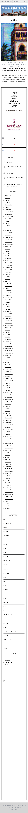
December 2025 (9, 209)
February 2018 (8, 418)
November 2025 (9, 212)
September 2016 (9, 448)
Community (20, 62)
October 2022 (8, 295)
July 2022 (7, 302)
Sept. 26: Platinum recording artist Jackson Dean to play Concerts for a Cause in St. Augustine (15, 184)
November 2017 (9, 425)
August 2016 (8, 450)
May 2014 (7, 508)
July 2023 (7, 274)
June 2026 (7, 200)
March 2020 (8, 367)
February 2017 (8, 436)
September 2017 (9, 429)
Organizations (8, 614)
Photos (6, 623)
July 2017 (7, 431)
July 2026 (7, 198)
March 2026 (8, 202)
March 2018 (8, 415)
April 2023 (7, 281)
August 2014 (8, 501)
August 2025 (8, 218)
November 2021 (9, 320)
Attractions (12, 62)
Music (5, 606)
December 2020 (9, 346)
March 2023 (8, 283)
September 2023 (9, 269)
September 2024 (9, 244)
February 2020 (8, 369)
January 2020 (8, 371)
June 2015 (7, 478)
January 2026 (8, 207)
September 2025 (9, 216)
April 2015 (7, 482)
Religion (6, 627)
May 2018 (7, 411)
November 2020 (9, 348)
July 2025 (7, 221)
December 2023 (9, 262)
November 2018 (9, 399)
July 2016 (7, 452)
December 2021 (9, 318)
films (5, 577)
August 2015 (8, 473)
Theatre (22, 64)
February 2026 (8, 205)
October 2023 (8, 267)
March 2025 (8, 230)
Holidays (6, 594)
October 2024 (8, 242)
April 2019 (7, 390)
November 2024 (9, 239)
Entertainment (6, 64)
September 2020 (9, 353)
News (17, 64)
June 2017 (7, 434)
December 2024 (9, 237)
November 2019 (9, 376)
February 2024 (8, 260)
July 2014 (7, 503)
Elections (6, 556)
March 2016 (8, 462)
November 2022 (9, 293)
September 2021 (9, 325)
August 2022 (8, 300)
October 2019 (8, 378)
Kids (5, 598)
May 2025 (7, 225)
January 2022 (8, 316)
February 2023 (8, 286)
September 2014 (9, 499)
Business (6, 531)
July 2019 (7, 385)
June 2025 (7, 223)
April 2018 (7, 413)
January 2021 (8, 343)
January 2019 (8, 394)
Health (5, 585)
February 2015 (8, 487)
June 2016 (7, 455)
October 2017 (8, 427)
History (6, 590)
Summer (6, 644)
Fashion (6, 569)
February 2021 (8, 341)
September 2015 (9, 471)
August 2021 (8, 327)
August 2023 (8, 272)
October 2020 (8, 350)
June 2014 (7, 506)
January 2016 (8, 464)
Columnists (7, 535)
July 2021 (7, 330)
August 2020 (8, 355)
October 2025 (8, 214)
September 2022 (9, 297)
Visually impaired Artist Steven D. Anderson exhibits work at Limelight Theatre (14, 70)
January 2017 (8, 438)
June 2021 (7, 332)
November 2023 (9, 265)
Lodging (6, 602)
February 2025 (8, 232)
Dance (5, 544)
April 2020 (7, 364)
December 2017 (9, 422)
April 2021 (7, 337)
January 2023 (8, 288)
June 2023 (7, 276)
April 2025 (7, 228)
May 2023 (7, 279)
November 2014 (9, 494)
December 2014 (9, 492)
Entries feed (7, 660)
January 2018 (8, 420)
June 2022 (7, 304)
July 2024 (7, 249)
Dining (5, 548)
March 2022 (8, 311)
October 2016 (8, 445)
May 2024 (7, 253)
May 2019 (7, 387)
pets (5, 619)
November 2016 (9, 443)
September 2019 (9, 381)
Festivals (6, 573)
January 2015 (8, 489)
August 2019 (8, 383)
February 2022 (8, 313)
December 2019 (9, 374)
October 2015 (8, 468)
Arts (6, 62)
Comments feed (8, 662)
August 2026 (8, 195)
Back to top (13, 809)
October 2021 (8, 323)
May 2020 (7, 362)
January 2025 (8, 235)
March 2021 (8, 339)
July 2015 (7, 475)
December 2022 (9, 290)
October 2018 (8, 401)
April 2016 (7, 459)
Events (13, 64)
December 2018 (9, 397)
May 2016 (7, 457)
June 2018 (7, 408)
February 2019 (8, 392)
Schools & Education (10, 631)
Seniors (6, 635)
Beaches (6, 527)
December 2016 (9, 441)
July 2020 (7, 357)
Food (5, 581)
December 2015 (9, 466)
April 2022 (7, 309)
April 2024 (7, 255)
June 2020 (7, 360)
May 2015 (7, 480)
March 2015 (8, 485)
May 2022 (7, 306)
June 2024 (7, 251)
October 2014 (8, 496)
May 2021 (7, 334)
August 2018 (8, 404)
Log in (6, 657)
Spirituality (7, 639)
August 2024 (8, 246)
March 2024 (8, 258)
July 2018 (7, 406)
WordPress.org (8, 664)
